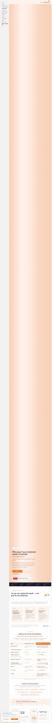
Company (4, 10)
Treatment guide (5, 7)
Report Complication (4, 18)
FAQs (3, 20)
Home (3, 2)
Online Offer (4, 8)
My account (4, 21)
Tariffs (3, 3)
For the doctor (4, 11)
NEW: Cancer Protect (4, 14)
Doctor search (4, 5)
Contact (3, 16)
